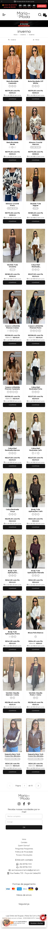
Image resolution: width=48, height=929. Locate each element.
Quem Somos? (24, 846)
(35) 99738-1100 (25, 864)
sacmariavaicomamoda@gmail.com (25, 870)
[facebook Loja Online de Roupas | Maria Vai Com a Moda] (24, 803)
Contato (24, 842)
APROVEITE (41, 6)
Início (16, 34)
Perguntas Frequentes (24, 849)
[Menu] (4, 14)
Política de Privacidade (24, 852)
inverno (23, 34)
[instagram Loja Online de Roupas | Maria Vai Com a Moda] (19, 803)
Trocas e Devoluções (24, 855)
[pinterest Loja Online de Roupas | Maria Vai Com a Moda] (28, 803)
